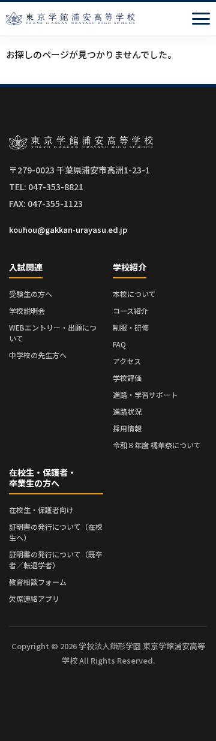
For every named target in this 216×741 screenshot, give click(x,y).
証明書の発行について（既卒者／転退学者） (56, 559)
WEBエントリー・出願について (53, 332)
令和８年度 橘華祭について (157, 445)
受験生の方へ (30, 294)
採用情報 (127, 428)
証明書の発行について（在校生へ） (56, 531)
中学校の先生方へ (38, 355)
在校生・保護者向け (41, 510)
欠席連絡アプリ (34, 598)
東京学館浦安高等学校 (70, 19)
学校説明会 (27, 310)
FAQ (119, 344)
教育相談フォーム (38, 582)
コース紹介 (130, 310)
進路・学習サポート (145, 394)
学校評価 (127, 378)
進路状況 (127, 411)
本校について (134, 294)
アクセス (127, 361)
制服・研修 (131, 327)
